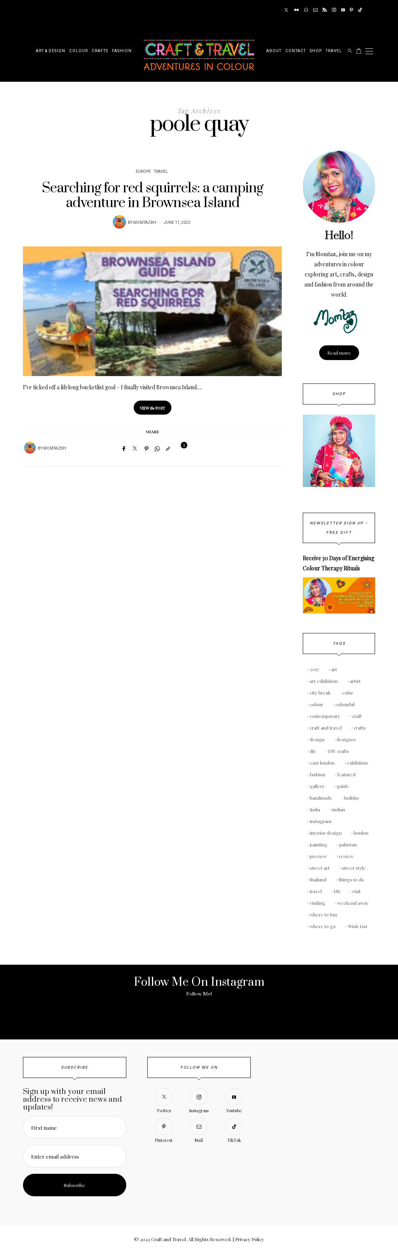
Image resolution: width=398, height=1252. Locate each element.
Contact (295, 51)
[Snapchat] (306, 10)
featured (346, 774)
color (347, 692)
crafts (360, 727)
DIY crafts (338, 751)
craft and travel (326, 727)
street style (354, 868)
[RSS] (325, 10)
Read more (339, 353)
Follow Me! (199, 994)
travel (316, 891)
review (346, 856)
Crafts (100, 51)
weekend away (352, 903)
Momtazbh (144, 222)
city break (320, 692)
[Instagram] (334, 10)
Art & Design (50, 51)
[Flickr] (296, 10)
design (317, 739)
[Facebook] (124, 448)
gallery (317, 786)
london (361, 833)
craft (357, 716)
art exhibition (324, 681)
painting (318, 844)
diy (313, 751)
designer (346, 739)
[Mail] (315, 10)
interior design (326, 833)
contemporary (325, 716)
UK (337, 891)
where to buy (324, 914)
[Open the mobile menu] (369, 51)
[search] (350, 51)
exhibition (357, 763)
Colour (78, 51)
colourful (344, 704)
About (273, 51)
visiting (317, 903)
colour (316, 704)
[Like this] (179, 448)
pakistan (348, 844)
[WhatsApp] (157, 448)
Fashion (122, 51)
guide (343, 786)
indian (338, 809)
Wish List (357, 926)
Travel (334, 51)
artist (355, 681)
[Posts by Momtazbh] (119, 222)
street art (320, 868)
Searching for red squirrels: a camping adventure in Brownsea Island (152, 195)
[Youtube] (343, 10)
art (334, 669)
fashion (317, 774)
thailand (318, 879)
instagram (321, 821)
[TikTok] (360, 10)
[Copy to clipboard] (168, 448)
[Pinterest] (351, 10)
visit (356, 891)
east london (322, 763)
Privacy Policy (249, 1239)
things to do (351, 879)
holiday (352, 798)
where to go (323, 926)
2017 (314, 669)
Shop (316, 51)
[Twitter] (286, 10)
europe (143, 171)
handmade (321, 798)
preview (318, 856)
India (315, 809)
